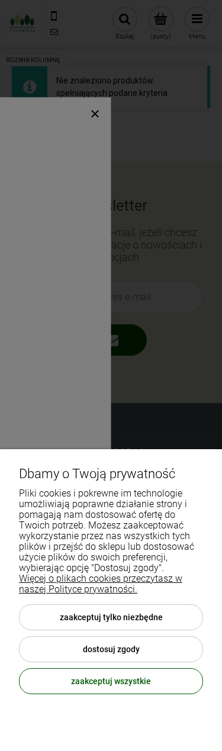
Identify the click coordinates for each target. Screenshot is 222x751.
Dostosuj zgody (111, 649)
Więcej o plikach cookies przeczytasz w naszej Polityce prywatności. (100, 584)
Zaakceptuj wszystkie (111, 681)
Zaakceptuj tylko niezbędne (111, 617)
